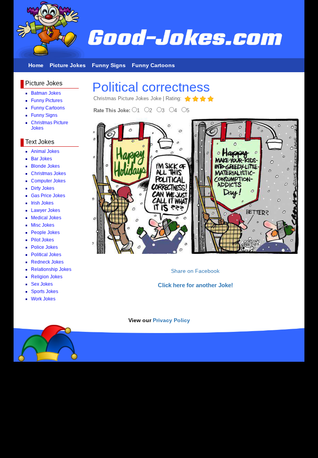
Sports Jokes (44, 291)
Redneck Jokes (47, 262)
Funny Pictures (46, 100)
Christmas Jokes (48, 173)
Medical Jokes (46, 217)
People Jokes (45, 232)
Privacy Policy (171, 320)
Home (35, 65)
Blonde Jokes (45, 166)
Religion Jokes (46, 276)
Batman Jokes (46, 93)
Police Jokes (44, 247)
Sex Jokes (42, 284)
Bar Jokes (41, 158)
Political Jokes (46, 254)
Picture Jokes (68, 65)
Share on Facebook (195, 271)
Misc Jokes (42, 225)
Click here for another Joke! (195, 285)
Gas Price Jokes (48, 195)
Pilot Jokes (42, 240)
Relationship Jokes (51, 269)
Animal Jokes (45, 151)
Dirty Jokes (42, 188)
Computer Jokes (48, 181)
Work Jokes (43, 299)
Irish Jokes (42, 203)
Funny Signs (109, 65)
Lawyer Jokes (45, 210)
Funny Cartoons (153, 65)
